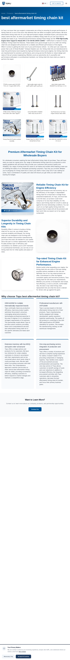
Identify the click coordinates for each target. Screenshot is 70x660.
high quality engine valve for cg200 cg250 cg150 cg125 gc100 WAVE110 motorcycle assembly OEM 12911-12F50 (35, 85)
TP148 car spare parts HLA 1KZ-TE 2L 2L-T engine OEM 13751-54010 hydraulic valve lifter (12, 85)
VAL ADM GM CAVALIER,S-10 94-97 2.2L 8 (58, 140)
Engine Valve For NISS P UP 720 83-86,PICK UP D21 (35, 140)
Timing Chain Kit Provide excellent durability (12, 140)
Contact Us (35, 409)
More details (22, 651)
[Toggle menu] (66, 3)
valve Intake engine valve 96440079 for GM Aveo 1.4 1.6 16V (58, 85)
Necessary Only (8, 656)
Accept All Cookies (23, 656)
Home (3, 13)
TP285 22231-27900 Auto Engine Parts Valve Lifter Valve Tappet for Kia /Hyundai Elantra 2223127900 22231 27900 (12, 112)
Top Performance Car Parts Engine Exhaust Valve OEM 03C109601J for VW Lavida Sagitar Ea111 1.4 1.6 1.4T (58, 112)
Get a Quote (56, 3)
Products (10, 13)
